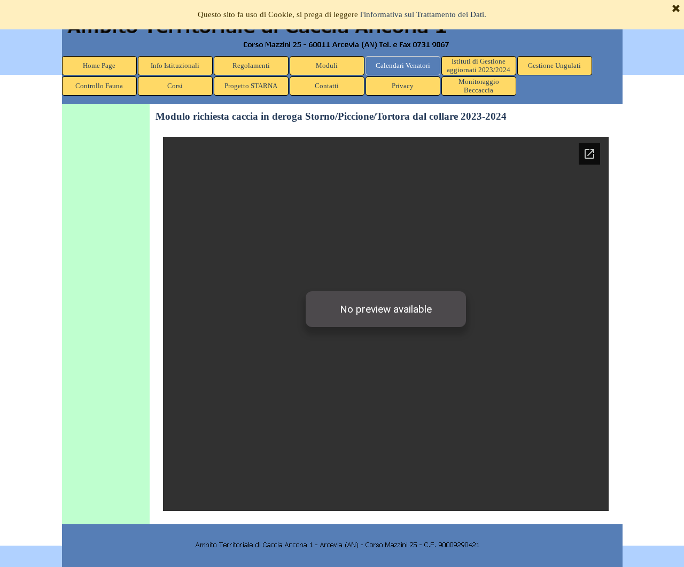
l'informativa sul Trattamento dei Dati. (423, 14)
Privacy (403, 86)
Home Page (99, 65)
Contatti (327, 86)
